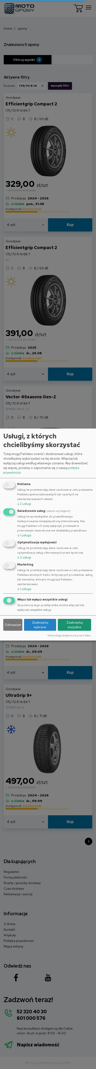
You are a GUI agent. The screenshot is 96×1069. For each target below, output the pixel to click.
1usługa (24, 535)
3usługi (24, 557)
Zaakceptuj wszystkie (74, 624)
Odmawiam (13, 625)
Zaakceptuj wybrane (40, 624)
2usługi (24, 504)
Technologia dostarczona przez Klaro (69, 635)
